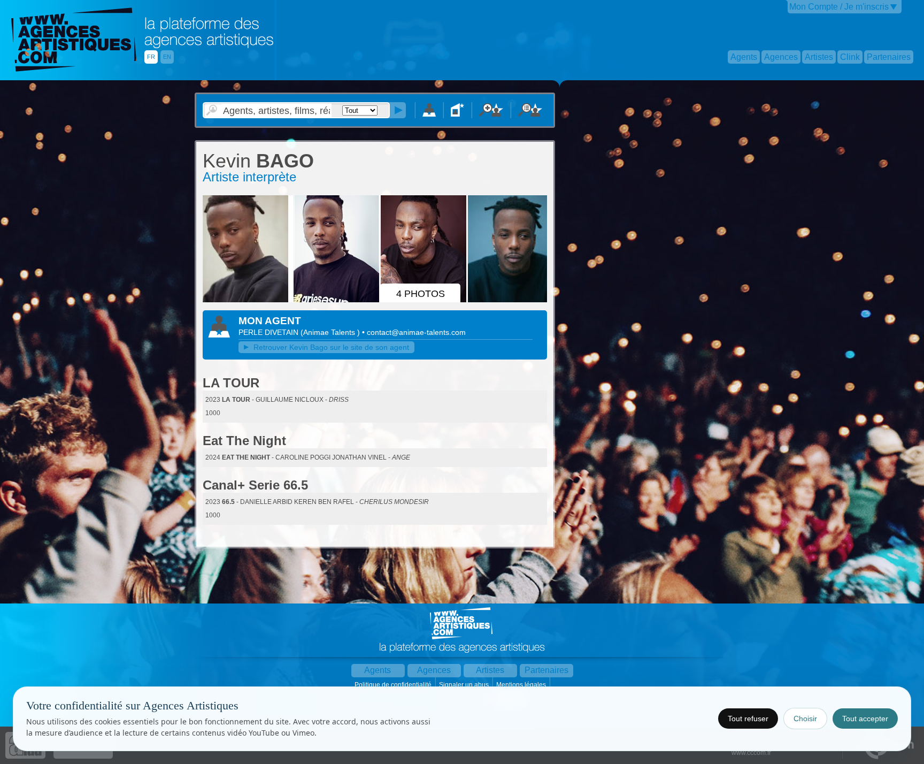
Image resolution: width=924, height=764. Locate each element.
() (331, 332)
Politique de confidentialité (394, 685)
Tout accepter (865, 718)
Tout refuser (748, 718)
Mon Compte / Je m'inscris (839, 6)
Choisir (805, 718)
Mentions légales (522, 685)
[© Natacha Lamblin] (247, 300)
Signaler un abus (464, 685)
